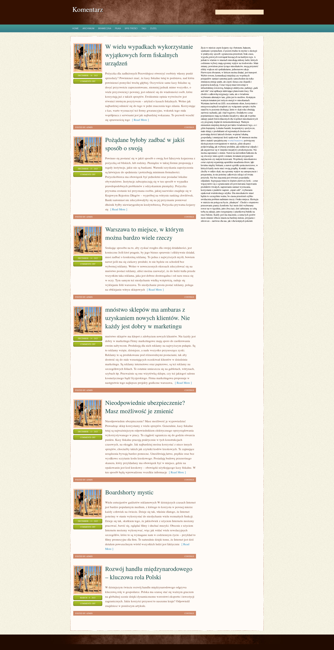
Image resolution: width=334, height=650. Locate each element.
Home (75, 28)
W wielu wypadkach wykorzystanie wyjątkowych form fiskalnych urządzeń (149, 54)
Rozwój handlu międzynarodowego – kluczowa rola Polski (148, 572)
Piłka (118, 28)
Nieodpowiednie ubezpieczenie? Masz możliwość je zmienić (145, 406)
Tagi (143, 28)
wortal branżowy (235, 140)
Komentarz (87, 9)
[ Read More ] (139, 120)
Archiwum (88, 28)
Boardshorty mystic (129, 492)
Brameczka (104, 28)
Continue (189, 127)
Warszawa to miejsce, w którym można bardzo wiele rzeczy (144, 233)
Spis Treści (131, 28)
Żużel (153, 28)
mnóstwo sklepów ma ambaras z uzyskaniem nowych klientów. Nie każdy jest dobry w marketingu (147, 317)
